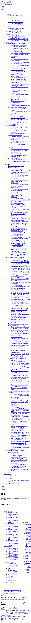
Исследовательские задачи (19, 155)
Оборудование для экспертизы (17, 43)
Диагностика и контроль (15, 135)
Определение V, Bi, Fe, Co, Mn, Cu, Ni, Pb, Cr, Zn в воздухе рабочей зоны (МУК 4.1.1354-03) (20, 265)
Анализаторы (8, 14)
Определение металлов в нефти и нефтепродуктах (20, 62)
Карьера (10, 478)
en (2, 9)
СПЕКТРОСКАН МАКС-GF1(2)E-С (18, 40)
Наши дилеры (12, 475)
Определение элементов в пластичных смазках (18, 69)
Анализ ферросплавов (17, 133)
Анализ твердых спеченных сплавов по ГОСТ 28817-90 (19, 374)
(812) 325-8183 (13, 607)
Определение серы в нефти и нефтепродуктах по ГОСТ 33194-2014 (19, 181)
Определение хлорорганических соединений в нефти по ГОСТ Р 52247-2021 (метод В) (20, 218)
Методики (7, 164)
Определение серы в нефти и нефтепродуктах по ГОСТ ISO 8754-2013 (20, 195)
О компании (7, 474)
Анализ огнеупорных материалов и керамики (18, 117)
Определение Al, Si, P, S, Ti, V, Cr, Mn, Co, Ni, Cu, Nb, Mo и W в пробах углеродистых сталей (20, 363)
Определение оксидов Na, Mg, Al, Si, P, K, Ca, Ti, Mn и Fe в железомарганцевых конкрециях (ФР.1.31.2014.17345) (20, 329)
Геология (10, 147)
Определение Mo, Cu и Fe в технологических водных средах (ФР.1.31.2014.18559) (20, 416)
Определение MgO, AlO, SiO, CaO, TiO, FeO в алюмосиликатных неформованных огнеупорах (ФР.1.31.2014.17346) (20, 336)
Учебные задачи (15, 156)
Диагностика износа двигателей (20, 136)
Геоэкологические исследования (20, 105)
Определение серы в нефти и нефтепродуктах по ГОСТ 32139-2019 (19, 190)
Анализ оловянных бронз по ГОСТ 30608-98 (19, 371)
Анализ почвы (15, 93)
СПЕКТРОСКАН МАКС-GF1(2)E (18, 39)
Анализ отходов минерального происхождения (20, 95)
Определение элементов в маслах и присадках (18, 72)
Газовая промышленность (15, 158)
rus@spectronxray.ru (20, 612)
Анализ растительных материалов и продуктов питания (18, 102)
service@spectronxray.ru (21, 613)
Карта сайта (14, 618)
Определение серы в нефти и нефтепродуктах (19, 59)
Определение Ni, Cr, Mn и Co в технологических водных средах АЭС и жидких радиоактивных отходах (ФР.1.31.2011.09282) (20, 411)
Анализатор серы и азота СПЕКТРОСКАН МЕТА (15, 31)
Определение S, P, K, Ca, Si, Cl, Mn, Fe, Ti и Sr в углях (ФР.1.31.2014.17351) (20, 355)
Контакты (10, 477)
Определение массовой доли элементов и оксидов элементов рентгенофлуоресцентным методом (20, 320)
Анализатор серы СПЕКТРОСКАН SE (13, 531)
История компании (13, 483)
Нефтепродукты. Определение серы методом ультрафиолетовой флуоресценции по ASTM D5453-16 (20, 224)
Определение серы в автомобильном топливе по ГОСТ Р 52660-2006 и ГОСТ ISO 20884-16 (19, 205)
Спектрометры (8, 34)
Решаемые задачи (9, 42)
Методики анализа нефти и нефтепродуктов (16, 166)
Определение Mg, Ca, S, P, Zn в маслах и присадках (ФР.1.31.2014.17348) (20, 234)
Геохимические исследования (20, 149)
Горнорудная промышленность (17, 107)
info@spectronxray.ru (6, 4)
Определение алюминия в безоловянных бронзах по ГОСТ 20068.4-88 (20, 368)
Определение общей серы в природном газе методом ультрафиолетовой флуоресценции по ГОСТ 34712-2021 (20, 468)
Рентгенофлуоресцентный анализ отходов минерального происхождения (20, 314)
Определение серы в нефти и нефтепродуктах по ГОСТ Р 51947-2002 (19, 186)
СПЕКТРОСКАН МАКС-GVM (17, 36)
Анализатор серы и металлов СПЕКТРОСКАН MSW (16, 19)
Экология (10, 88)
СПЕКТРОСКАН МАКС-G (16, 37)
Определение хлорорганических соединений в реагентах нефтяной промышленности (20, 85)
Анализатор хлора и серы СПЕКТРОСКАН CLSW (15, 22)
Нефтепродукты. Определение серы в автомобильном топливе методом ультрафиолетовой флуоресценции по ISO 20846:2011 (20, 212)
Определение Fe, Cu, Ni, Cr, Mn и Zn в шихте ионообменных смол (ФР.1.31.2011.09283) (20, 421)
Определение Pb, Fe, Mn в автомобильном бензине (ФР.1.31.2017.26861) (18, 243)
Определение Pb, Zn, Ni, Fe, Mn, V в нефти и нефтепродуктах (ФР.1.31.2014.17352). (20, 238)
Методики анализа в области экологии (19, 257)
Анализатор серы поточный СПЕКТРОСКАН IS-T (16, 28)
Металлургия (11, 125)
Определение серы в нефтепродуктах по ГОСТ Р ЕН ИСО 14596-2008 (20, 200)
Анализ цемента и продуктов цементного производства (19, 120)
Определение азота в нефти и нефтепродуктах (19, 81)
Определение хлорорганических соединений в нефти (20, 66)
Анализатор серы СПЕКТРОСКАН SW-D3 (13, 514)
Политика (4, 616)
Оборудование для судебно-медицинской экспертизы (19, 45)
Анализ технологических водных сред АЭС (18, 141)
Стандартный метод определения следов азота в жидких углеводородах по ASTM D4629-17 (19, 249)
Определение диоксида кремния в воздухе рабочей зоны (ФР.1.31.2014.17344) (20, 288)
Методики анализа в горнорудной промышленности (18, 324)
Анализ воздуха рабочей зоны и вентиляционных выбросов (20, 98)
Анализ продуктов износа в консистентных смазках (19, 145)
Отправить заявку (6, 615)
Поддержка (7, 472)
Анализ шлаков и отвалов (18, 115)
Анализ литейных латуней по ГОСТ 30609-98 (20, 385)
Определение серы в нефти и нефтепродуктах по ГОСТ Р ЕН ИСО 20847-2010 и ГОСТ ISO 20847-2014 (20, 171)
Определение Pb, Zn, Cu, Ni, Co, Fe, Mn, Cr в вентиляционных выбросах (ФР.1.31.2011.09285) (20, 260)
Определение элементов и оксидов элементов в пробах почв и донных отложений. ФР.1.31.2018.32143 (19, 309)
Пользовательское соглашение (16, 616)
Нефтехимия (11, 57)
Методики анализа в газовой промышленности (16, 451)
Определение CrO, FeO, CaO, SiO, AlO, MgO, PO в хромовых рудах (20, 350)
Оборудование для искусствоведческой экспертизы (20, 52)
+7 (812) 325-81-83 (6, 3)
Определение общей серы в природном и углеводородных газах (20, 161)
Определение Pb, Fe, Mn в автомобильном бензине (18, 78)
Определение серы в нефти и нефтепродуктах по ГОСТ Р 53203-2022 (19, 176)
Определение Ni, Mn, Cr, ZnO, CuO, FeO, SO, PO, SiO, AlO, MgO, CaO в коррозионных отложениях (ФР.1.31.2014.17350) (20, 404)
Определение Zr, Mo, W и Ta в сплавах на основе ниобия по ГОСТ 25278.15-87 (20, 378)
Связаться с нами (6, 1)
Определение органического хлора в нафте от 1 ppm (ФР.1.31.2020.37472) (19, 254)
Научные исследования (14, 153)
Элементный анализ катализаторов (17, 75)
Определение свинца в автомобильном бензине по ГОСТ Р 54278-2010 (19, 229)
